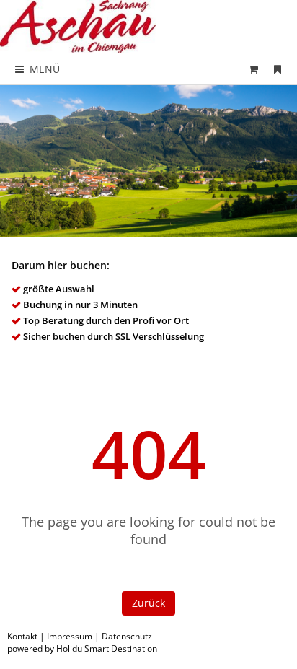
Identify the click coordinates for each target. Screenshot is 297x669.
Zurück (148, 603)
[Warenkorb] (253, 68)
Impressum (69, 636)
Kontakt (22, 636)
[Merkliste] (277, 68)
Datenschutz (127, 636)
